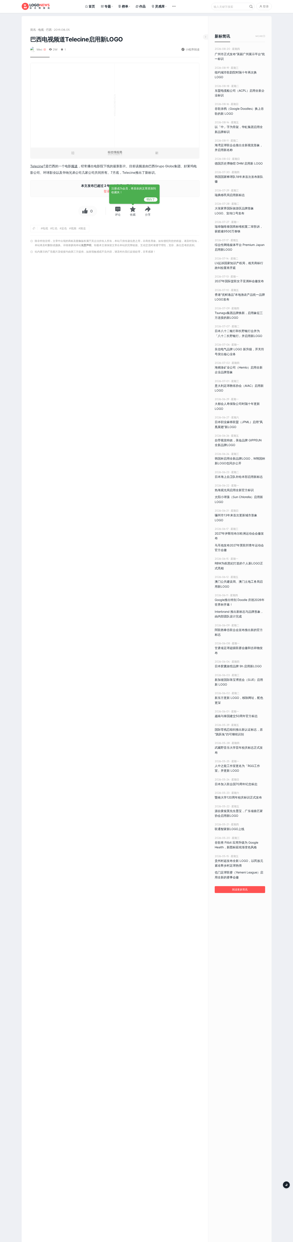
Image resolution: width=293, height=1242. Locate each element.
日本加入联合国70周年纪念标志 (236, 784)
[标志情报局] (36, 6)
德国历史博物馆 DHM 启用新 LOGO (239, 163)
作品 (142, 6)
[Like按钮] (84, 211)
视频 (73, 228)
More (260, 36)
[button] (118, 211)
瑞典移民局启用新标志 (230, 195)
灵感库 (160, 6)
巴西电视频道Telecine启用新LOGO (76, 39)
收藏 (133, 214)
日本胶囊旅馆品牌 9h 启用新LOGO (238, 666)
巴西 (49, 29)
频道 (74, 166)
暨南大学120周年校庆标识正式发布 (238, 797)
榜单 (125, 6)
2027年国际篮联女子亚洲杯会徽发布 (239, 281)
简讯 (33, 29)
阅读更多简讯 (240, 889)
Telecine (36, 166)
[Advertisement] (114, 310)
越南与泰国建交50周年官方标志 (236, 716)
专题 (107, 6)
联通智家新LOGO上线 (229, 829)
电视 (41, 29)
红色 (54, 228)
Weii (39, 49)
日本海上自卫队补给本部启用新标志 (239, 477)
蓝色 (64, 228)
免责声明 (86, 245)
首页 (92, 6)
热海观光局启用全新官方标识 (234, 490)
